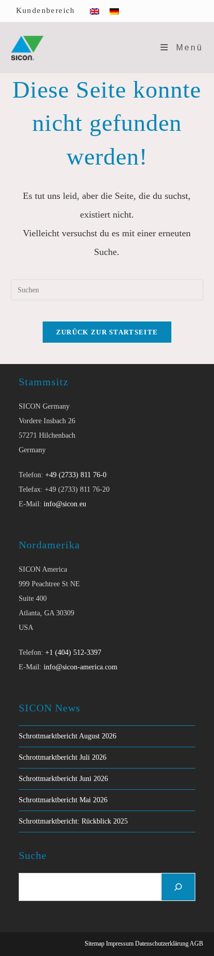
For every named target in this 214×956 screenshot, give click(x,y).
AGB (196, 943)
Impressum (119, 943)
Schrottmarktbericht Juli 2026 (62, 757)
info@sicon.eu (65, 504)
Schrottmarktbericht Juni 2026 (63, 779)
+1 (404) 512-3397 (73, 652)
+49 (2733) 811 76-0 (75, 475)
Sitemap (94, 943)
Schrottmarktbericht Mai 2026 (63, 800)
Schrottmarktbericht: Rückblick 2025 (73, 821)
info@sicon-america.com (80, 667)
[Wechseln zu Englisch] (94, 11)
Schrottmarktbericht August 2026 (67, 736)
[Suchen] (178, 887)
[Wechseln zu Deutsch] (114, 11)
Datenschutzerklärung (162, 943)
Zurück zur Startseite (107, 332)
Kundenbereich (45, 10)
